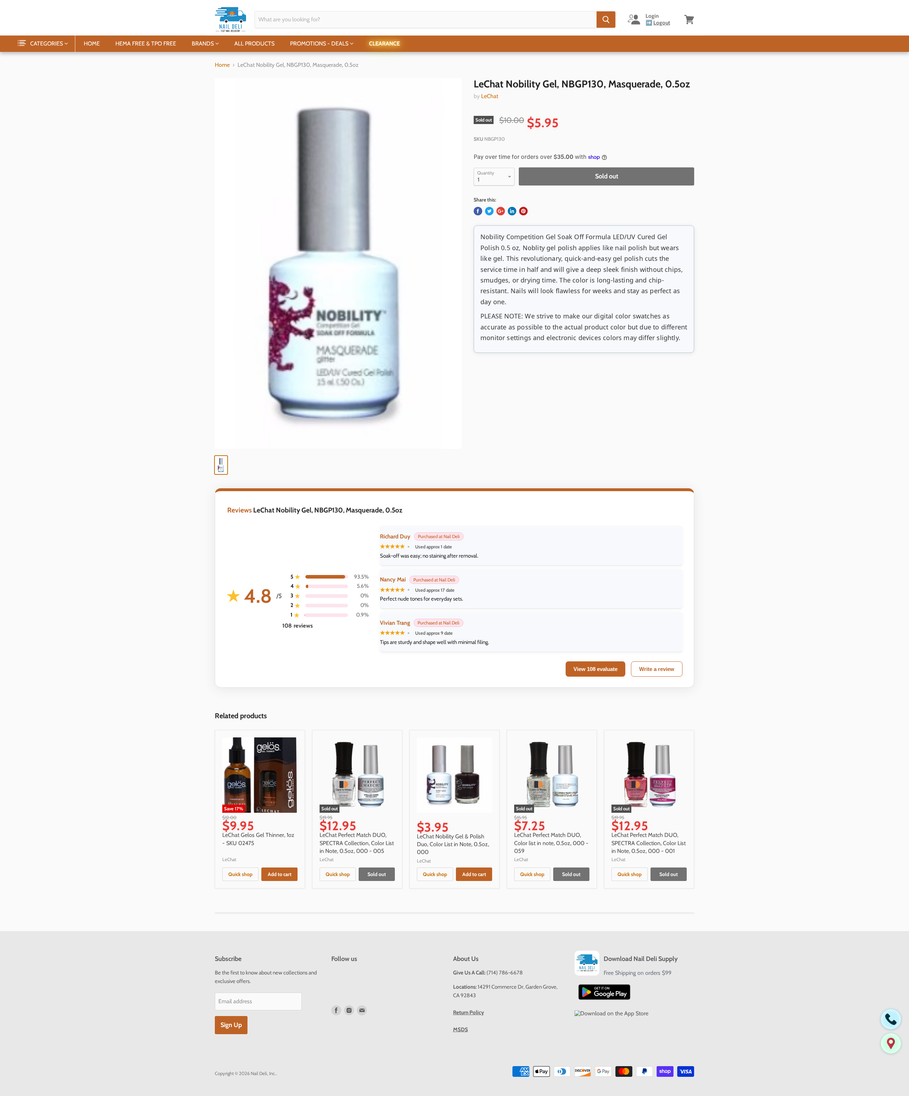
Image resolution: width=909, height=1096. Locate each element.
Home (92, 43)
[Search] (606, 19)
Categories (47, 43)
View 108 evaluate (595, 669)
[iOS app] (611, 1013)
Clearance (384, 43)
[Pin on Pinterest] (523, 211)
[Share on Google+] (500, 211)
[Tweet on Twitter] (489, 211)
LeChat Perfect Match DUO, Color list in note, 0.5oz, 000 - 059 (551, 843)
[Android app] (604, 992)
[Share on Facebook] (478, 211)
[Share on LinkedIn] (512, 211)
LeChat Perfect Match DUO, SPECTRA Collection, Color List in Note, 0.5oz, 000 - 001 (648, 843)
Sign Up (231, 1025)
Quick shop (240, 874)
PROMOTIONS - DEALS (320, 43)
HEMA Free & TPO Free (145, 43)
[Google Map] (891, 1043)
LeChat (489, 96)
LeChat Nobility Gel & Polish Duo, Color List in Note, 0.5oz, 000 (453, 844)
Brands (203, 43)
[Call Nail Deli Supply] (891, 1019)
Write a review (656, 669)
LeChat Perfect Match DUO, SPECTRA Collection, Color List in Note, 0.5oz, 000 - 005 (357, 843)
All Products (254, 43)
